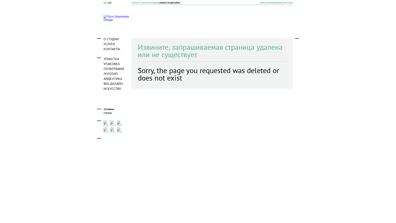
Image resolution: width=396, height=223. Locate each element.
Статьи (108, 113)
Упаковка (112, 64)
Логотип (111, 74)
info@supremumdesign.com (276, 3)
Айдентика (113, 79)
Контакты (112, 49)
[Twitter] (106, 129)
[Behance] (112, 123)
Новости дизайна (169, 3)
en (109, 3)
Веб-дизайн (113, 84)
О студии (111, 39)
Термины (109, 109)
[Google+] (112, 129)
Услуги (109, 44)
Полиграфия (114, 69)
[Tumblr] (119, 123)
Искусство (112, 89)
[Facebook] (106, 123)
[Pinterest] (119, 129)
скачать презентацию (145, 3)
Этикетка (111, 59)
